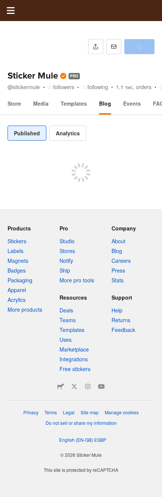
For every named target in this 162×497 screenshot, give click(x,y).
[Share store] (95, 46)
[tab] (27, 133)
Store (14, 103)
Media (41, 103)
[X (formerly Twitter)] (74, 386)
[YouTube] (101, 386)
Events (132, 103)
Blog (105, 103)
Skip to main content (6, 6)
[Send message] (113, 46)
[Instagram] (88, 386)
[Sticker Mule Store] (61, 386)
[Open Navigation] (10, 10)
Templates (74, 103)
